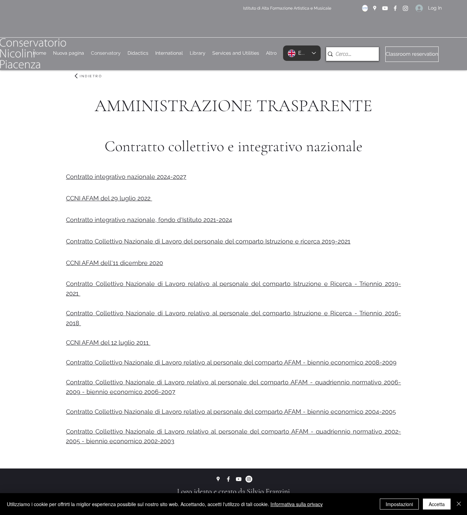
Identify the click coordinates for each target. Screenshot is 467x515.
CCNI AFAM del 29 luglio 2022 (109, 198)
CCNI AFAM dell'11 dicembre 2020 (114, 262)
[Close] (459, 504)
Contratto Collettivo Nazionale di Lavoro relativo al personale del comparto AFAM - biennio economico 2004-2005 (231, 411)
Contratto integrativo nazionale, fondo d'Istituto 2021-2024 (149, 219)
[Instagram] (405, 8)
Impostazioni (399, 504)
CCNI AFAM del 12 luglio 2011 (108, 342)
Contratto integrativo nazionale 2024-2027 (126, 176)
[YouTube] (385, 8)
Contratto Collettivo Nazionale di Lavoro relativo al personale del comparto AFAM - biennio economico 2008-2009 (231, 362)
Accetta (437, 504)
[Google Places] (374, 8)
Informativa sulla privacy (296, 504)
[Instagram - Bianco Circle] (248, 479)
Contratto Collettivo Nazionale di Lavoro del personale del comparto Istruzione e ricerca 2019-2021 (208, 241)
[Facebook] (395, 8)
